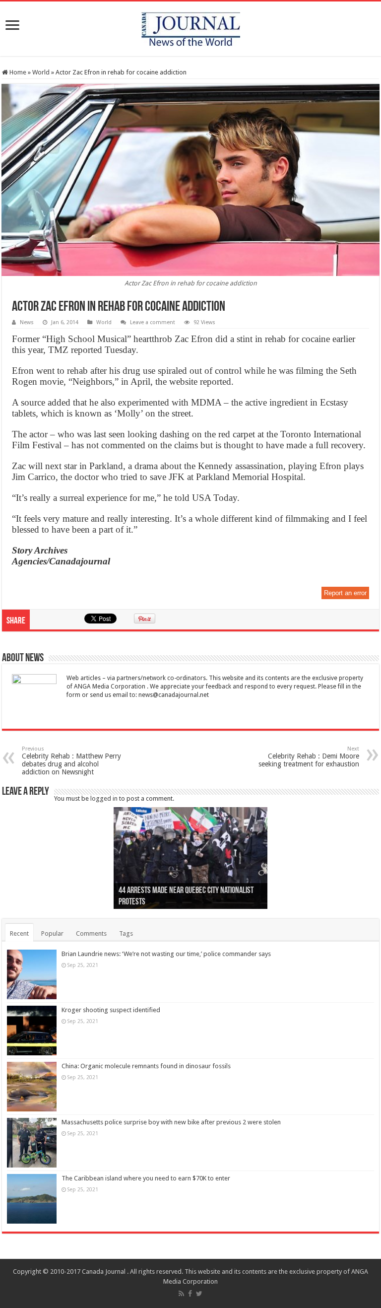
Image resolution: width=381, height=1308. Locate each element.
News (27, 322)
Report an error (345, 593)
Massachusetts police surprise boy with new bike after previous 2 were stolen (171, 1122)
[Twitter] (199, 1294)
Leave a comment (152, 322)
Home (17, 72)
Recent (19, 933)
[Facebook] (190, 1294)
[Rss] (181, 1294)
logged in (104, 798)
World (41, 72)
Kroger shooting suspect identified (111, 1010)
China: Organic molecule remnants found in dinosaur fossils (146, 1066)
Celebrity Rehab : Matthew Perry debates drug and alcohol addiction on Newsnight (71, 761)
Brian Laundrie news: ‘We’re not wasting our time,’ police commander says (166, 954)
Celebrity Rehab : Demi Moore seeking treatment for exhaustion (308, 757)
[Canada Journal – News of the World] (190, 27)
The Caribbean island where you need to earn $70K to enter (146, 1178)
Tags (126, 933)
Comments (91, 933)
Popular (52, 933)
